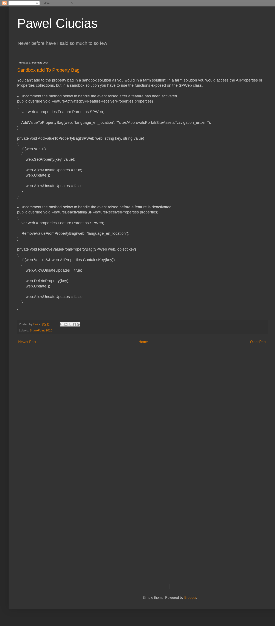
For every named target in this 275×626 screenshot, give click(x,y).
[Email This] (62, 324)
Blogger (190, 597)
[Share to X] (70, 324)
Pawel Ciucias (57, 23)
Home (143, 342)
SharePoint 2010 (41, 330)
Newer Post (27, 342)
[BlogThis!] (66, 324)
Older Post (258, 342)
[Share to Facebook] (74, 324)
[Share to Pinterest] (78, 324)
